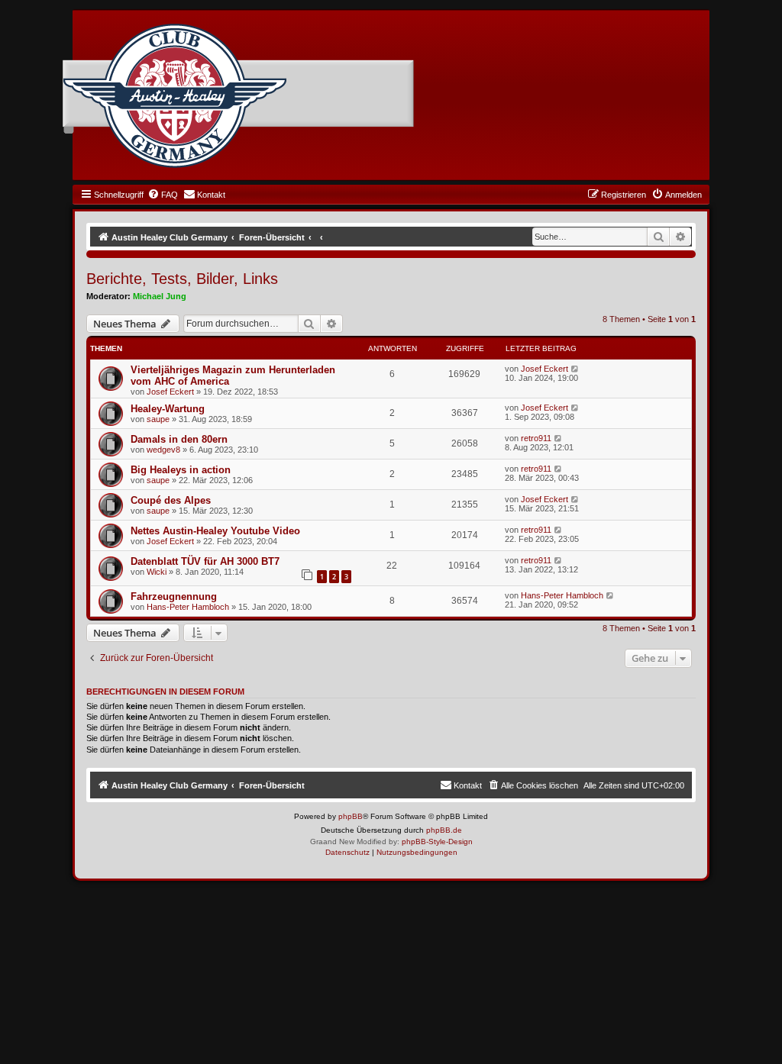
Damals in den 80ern (179, 439)
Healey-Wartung (168, 408)
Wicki (156, 571)
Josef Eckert (170, 391)
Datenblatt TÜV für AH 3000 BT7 (205, 561)
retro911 (536, 438)
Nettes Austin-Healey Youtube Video (215, 531)
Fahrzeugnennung (174, 596)
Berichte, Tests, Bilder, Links (182, 278)
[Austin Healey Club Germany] (175, 96)
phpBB (350, 816)
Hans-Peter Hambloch (188, 606)
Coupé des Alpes (171, 500)
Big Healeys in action (181, 470)
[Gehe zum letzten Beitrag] (575, 368)
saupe (158, 419)
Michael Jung (159, 296)
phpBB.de (444, 830)
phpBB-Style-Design (437, 841)
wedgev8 (163, 449)
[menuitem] (162, 194)
